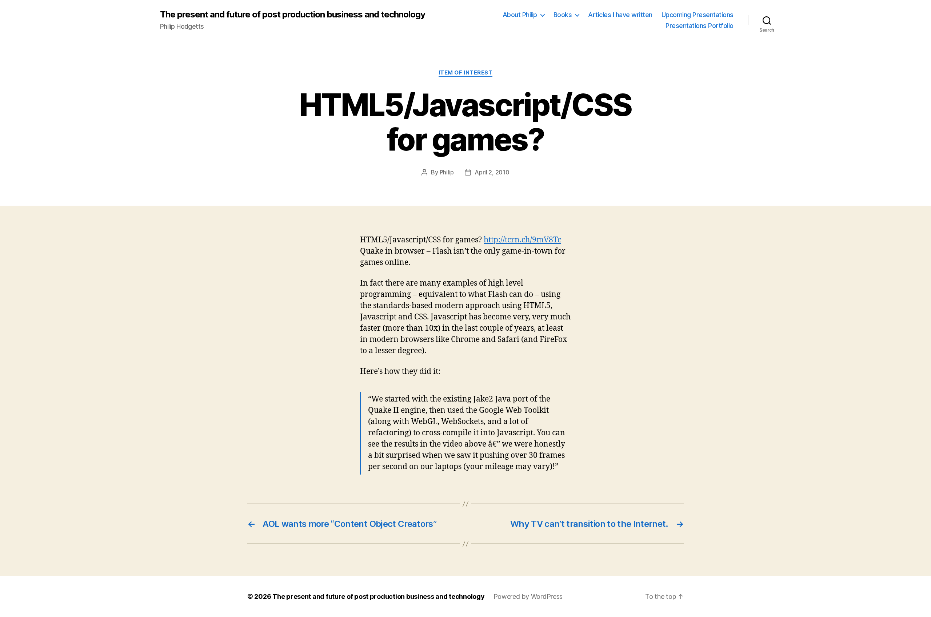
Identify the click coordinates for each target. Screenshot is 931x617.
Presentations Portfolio (700, 25)
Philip (447, 172)
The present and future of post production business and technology (292, 14)
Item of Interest (466, 72)
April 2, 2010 (492, 172)
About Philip (520, 15)
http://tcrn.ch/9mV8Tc (522, 240)
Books (563, 15)
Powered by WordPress (528, 596)
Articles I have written (620, 15)
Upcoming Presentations (698, 15)
